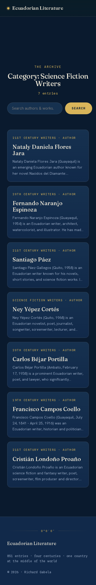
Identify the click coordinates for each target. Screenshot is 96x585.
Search (79, 108)
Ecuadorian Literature (37, 8)
